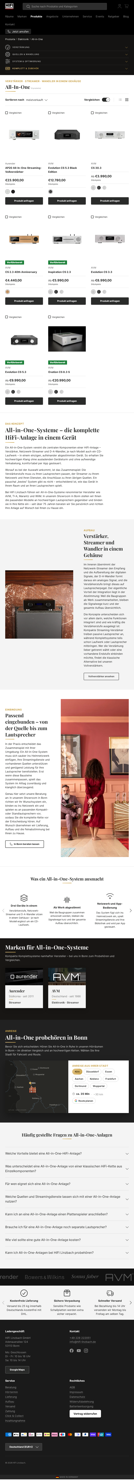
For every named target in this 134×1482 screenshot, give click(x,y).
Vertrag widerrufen (85, 1413)
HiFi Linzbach (19, 1462)
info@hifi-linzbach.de (83, 1341)
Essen (108, 1071)
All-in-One (37, 39)
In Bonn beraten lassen (26, 844)
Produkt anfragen (24, 200)
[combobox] (65, 6)
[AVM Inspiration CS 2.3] (67, 239)
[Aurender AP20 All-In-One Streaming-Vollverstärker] (24, 135)
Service (87, 16)
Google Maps (17, 1369)
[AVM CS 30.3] (110, 135)
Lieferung (11, 1396)
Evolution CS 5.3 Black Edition (62, 169)
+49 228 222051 (80, 1337)
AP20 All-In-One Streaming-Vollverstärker (23, 169)
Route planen (85, 1100)
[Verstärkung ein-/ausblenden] (126, 47)
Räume (9, 16)
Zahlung (10, 1411)
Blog (126, 16)
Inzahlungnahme (15, 1420)
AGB (72, 1387)
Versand (10, 1406)
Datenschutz (77, 1396)
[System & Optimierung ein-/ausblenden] (126, 61)
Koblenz (94, 1078)
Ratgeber (113, 16)
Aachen (79, 1078)
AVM (56, 990)
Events (100, 16)
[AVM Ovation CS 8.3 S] (67, 339)
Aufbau (9, 1401)
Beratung (10, 1387)
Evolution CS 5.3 (15, 372)
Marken (22, 16)
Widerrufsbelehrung (82, 1401)
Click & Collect (14, 1415)
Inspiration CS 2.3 (59, 272)
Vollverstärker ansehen (101, 676)
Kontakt (10, 24)
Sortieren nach (14, 99)
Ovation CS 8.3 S (59, 372)
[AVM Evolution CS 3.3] (110, 239)
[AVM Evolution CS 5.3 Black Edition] (67, 135)
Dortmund (80, 1086)
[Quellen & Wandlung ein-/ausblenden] (126, 54)
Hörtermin (11, 1392)
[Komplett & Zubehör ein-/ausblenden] (126, 68)
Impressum (76, 1392)
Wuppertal (99, 1086)
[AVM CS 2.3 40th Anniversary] (24, 239)
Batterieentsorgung (81, 1406)
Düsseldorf (92, 1071)
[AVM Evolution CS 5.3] (24, 339)
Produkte (36, 16)
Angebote (52, 16)
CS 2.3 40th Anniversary (21, 272)
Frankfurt (110, 1078)
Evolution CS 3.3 (101, 272)
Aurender (17, 990)
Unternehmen (70, 16)
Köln (77, 1071)
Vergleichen (92, 99)
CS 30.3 (96, 167)
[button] (126, 6)
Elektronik (23, 39)
